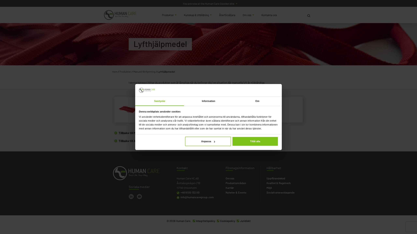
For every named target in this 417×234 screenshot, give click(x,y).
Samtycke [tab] (159, 101)
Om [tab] (257, 101)
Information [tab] (208, 101)
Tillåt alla (255, 141)
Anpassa (206, 141)
